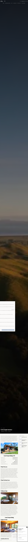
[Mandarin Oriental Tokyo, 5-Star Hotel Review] (20, 441)
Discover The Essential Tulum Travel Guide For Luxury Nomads (24, 446)
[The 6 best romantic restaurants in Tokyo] (20, 443)
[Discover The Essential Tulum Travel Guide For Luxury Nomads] (20, 446)
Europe (22, 437)
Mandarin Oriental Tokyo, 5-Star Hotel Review (24, 440)
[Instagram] (21, 1)
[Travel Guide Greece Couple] (20, 438)
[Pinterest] (20, 1)
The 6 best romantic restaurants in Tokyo (24, 443)
